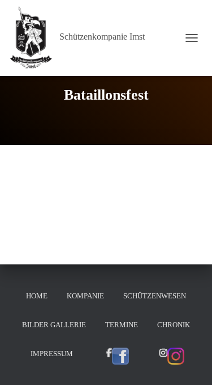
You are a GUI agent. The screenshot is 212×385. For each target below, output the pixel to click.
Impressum (52, 353)
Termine (121, 324)
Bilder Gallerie (54, 324)
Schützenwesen (154, 296)
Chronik (173, 324)
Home (36, 296)
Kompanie (85, 296)
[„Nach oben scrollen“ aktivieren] (189, 362)
